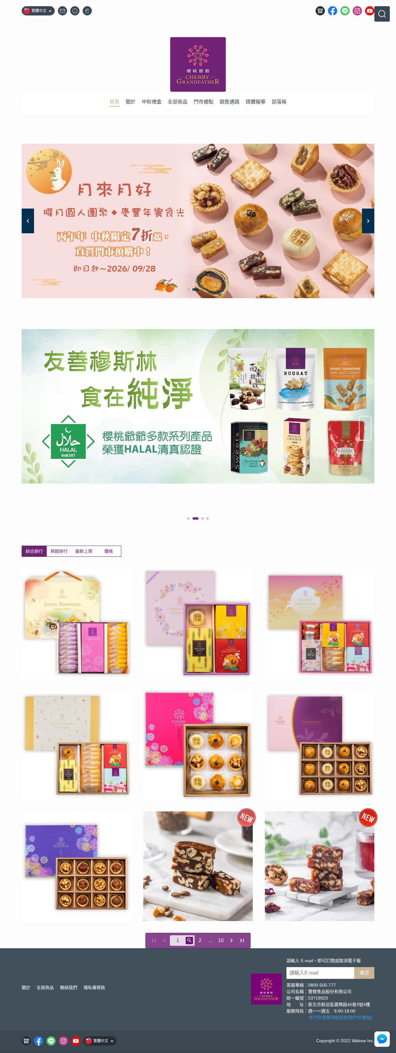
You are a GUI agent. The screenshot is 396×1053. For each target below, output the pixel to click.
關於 (26, 987)
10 (221, 940)
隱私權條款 (94, 987)
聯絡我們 (68, 987)
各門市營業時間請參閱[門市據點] (340, 1017)
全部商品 (45, 987)
